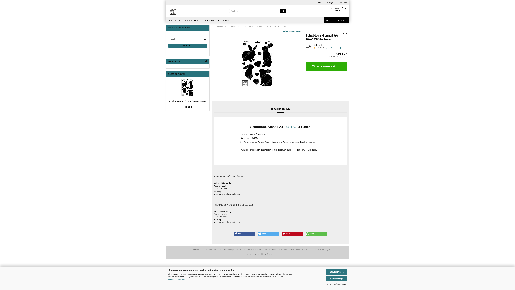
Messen (329, 20)
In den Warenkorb (326, 66)
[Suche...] (283, 11)
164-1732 (290, 127)
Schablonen (208, 20)
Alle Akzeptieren (337, 272)
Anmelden (187, 46)
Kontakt (204, 250)
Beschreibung (280, 109)
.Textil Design (191, 20)
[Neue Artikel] (206, 61)
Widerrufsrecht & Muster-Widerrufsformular (258, 250)
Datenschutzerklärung (176, 279)
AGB (280, 250)
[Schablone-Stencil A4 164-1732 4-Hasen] (257, 64)
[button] (244, 234)
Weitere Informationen (336, 284)
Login (330, 3)
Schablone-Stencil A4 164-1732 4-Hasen (188, 101)
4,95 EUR (187, 107)
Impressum (194, 250)
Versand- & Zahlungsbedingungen (223, 250)
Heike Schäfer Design (292, 31)
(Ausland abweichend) (333, 48)
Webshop (250, 254)
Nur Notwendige (336, 278)
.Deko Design (174, 20)
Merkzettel (343, 3)
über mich (342, 20)
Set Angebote (224, 20)
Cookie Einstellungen (321, 250)
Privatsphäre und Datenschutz (297, 250)
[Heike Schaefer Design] (173, 11)
